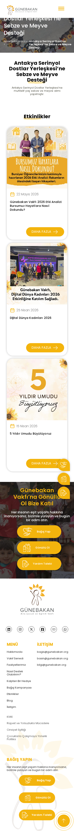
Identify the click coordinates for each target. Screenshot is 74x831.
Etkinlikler (13, 694)
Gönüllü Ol (42, 548)
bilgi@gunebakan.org (51, 665)
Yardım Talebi (42, 564)
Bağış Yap (43, 532)
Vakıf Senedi (15, 658)
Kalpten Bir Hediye (19, 681)
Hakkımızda (14, 652)
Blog (10, 701)
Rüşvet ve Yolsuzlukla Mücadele (28, 723)
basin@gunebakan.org (52, 658)
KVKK (10, 716)
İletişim (11, 707)
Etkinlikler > (23, 42)
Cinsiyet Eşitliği (16, 729)
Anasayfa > (10, 42)
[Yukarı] (64, 821)
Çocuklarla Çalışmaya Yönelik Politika (27, 738)
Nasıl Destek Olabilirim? (15, 673)
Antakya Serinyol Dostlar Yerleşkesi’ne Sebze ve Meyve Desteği (50, 44)
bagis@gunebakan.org (52, 652)
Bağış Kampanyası (19, 688)
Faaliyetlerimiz (16, 665)
